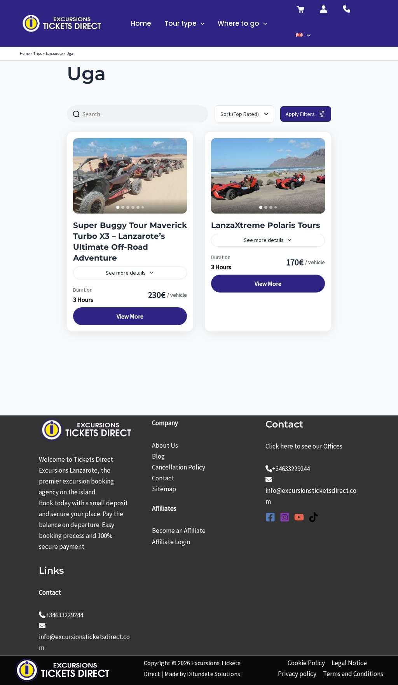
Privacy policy (297, 673)
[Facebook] (270, 517)
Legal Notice (349, 663)
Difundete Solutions (213, 674)
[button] (200, 23)
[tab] (117, 207)
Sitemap (164, 489)
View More (130, 316)
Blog (158, 456)
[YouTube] (299, 517)
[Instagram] (285, 517)
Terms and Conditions (353, 673)
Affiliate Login (171, 542)
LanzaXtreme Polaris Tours (265, 225)
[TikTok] (313, 517)
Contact (163, 478)
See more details (126, 272)
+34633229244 (64, 615)
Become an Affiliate (179, 530)
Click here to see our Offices (303, 446)
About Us (165, 445)
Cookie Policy (306, 663)
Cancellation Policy (178, 467)
